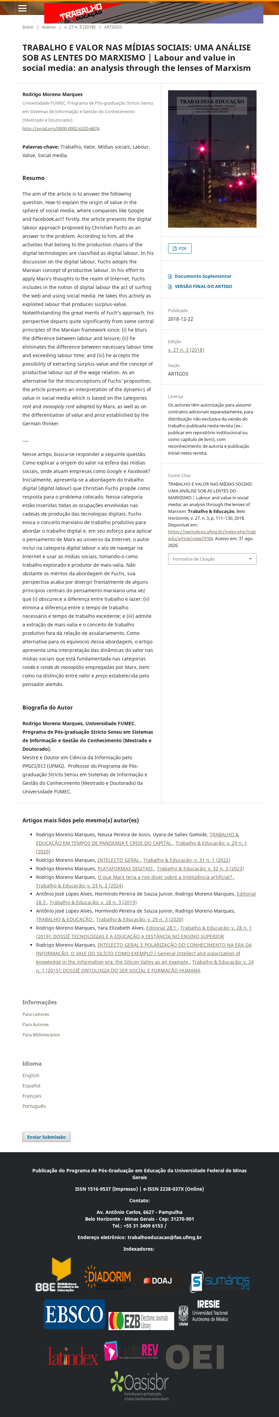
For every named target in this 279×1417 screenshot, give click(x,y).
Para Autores (35, 1024)
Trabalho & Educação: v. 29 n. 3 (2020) (139, 919)
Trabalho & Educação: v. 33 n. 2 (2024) (79, 885)
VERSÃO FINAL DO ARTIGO (203, 286)
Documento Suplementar (203, 276)
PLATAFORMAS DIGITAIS (126, 868)
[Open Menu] (22, 8)
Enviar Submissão (46, 1137)
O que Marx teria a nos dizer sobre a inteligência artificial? (165, 877)
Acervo (49, 27)
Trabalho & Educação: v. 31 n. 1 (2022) (186, 860)
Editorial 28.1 (162, 928)
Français (32, 1096)
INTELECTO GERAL (119, 860)
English (30, 1075)
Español (31, 1085)
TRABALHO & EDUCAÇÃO (65, 919)
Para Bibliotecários (41, 1035)
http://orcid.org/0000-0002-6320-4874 (60, 128)
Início (27, 27)
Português (34, 1106)
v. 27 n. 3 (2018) (80, 27)
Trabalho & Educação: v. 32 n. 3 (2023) (200, 868)
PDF (182, 248)
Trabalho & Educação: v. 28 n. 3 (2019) (93, 902)
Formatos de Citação (194, 559)
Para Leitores (35, 1014)
